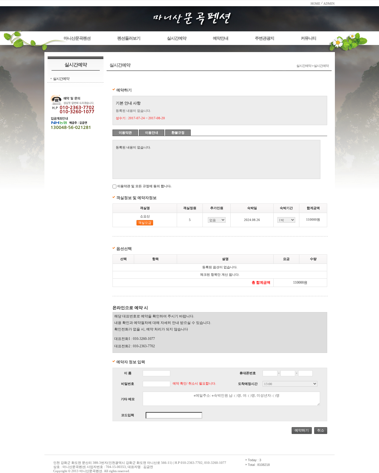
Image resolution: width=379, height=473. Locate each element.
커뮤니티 (308, 38)
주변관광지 (264, 38)
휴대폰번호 (248, 373)
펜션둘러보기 (128, 38)
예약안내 (220, 38)
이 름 (127, 373)
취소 (320, 430)
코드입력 (127, 415)
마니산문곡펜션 (77, 38)
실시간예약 (176, 38)
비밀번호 (127, 383)
